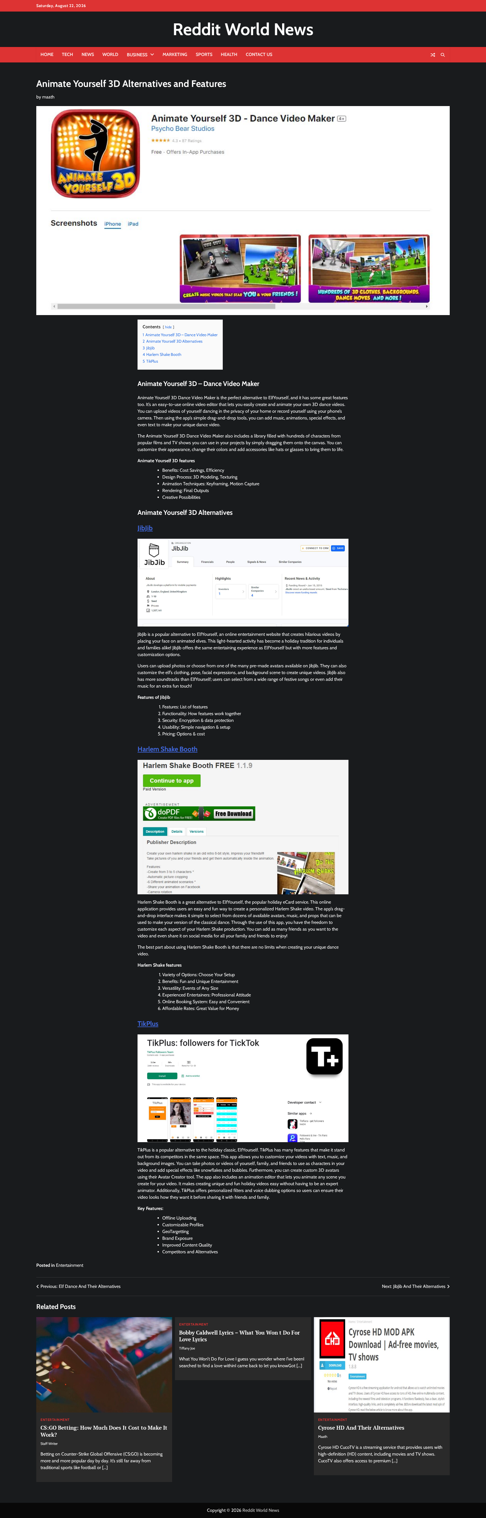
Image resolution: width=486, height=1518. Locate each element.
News (88, 54)
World (110, 54)
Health (229, 54)
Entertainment (69, 1265)
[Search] (442, 55)
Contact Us (259, 54)
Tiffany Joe (187, 1348)
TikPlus (148, 1024)
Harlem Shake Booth (167, 749)
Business (137, 54)
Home (46, 54)
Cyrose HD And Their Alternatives (361, 1427)
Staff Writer (49, 1443)
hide (168, 327)
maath (48, 97)
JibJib (145, 528)
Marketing (175, 54)
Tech (67, 54)
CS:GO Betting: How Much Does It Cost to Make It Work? (103, 1431)
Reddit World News (243, 29)
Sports (204, 54)
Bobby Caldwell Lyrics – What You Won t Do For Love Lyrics (239, 1336)
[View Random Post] (433, 55)
